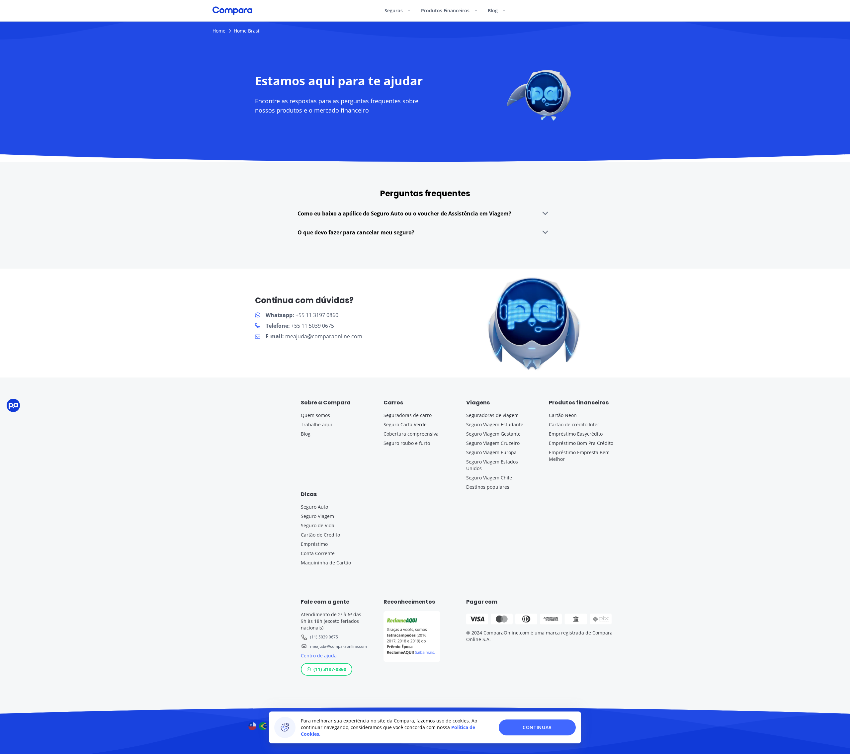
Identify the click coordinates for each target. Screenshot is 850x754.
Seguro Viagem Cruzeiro (493, 443)
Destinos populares (487, 487)
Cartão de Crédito (320, 535)
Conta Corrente (318, 553)
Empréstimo (314, 544)
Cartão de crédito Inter (574, 424)
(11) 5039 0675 (324, 637)
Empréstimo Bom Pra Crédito (581, 443)
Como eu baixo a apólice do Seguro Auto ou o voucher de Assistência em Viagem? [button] (404, 213)
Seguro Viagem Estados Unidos (492, 465)
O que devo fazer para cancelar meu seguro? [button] (356, 232)
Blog (305, 434)
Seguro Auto (314, 507)
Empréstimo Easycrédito (576, 434)
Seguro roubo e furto (406, 443)
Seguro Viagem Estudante (494, 424)
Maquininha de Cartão (326, 562)
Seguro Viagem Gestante (493, 434)
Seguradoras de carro (407, 415)
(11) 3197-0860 (329, 669)
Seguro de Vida (317, 525)
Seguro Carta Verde (405, 424)
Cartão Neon (563, 415)
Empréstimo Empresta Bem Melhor (579, 455)
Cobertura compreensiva (411, 434)
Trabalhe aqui (316, 424)
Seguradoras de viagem (492, 415)
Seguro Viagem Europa (491, 452)
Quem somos (315, 415)
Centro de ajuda (319, 655)
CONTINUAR (537, 727)
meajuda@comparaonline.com (338, 646)
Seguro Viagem (317, 516)
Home (218, 31)
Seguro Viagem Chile (489, 477)
